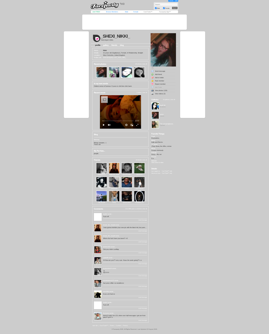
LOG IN (171, 1)
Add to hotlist (159, 77)
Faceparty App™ (165, 12)
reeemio (127, 188)
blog (122, 45)
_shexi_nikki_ (115, 36)
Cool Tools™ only (167, 171)
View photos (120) (161, 90)
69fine (101, 188)
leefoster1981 (127, 174)
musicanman (139, 188)
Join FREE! (96, 12)
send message (142, 220)
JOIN (176, 1)
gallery (106, 45)
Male (126, 12)
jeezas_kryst (127, 202)
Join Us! (95, 325)
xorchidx (106, 291)
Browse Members (112, 12)
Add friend (158, 74)
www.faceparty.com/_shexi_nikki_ (114, 57)
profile (97, 45)
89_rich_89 (101, 202)
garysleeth (139, 174)
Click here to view (157, 162)
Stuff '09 (162, 105)
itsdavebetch (101, 174)
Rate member (159, 81)
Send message (160, 71)
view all (145, 64)
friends (114, 45)
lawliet (105, 214)
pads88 (105, 258)
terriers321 (107, 247)
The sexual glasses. (167, 124)
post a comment (137, 209)
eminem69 (114, 188)
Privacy (125, 325)
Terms (112, 325)
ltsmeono (106, 313)
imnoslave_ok (139, 202)
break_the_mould (114, 174)
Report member (160, 84)
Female (135, 12)
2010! (162, 114)
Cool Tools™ (148, 12)
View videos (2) (160, 94)
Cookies (118, 325)
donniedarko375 (108, 280)
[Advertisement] (134, 22)
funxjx (114, 202)
